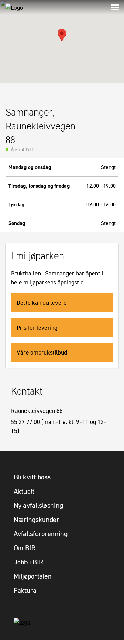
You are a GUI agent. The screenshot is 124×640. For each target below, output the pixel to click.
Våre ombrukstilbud (42, 352)
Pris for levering (37, 327)
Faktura (25, 590)
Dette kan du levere (42, 303)
